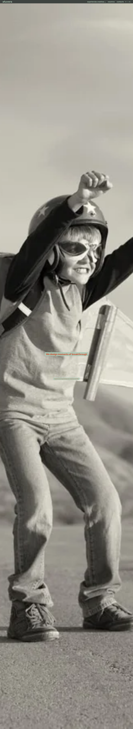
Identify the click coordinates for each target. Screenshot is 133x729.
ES (129, 1)
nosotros (111, 2)
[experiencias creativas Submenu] (105, 2)
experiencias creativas (95, 2)
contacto (120, 2)
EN (128, 1)
